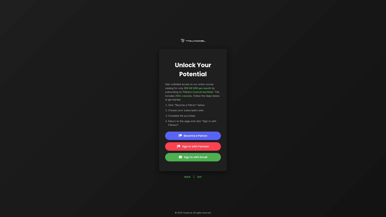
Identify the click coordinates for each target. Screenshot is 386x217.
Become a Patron (195, 136)
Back (187, 177)
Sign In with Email (195, 157)
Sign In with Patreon (195, 146)
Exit (199, 177)
